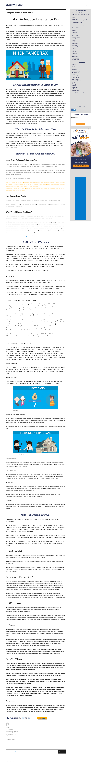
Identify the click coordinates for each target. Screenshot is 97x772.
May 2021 (74, 40)
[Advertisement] (81, 198)
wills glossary (75, 90)
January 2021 (75, 43)
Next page (63, 753)
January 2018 (75, 56)
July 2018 (74, 48)
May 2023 (74, 30)
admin (7, 727)
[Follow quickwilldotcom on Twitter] (74, 109)
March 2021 (74, 42)
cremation (74, 69)
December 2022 (75, 35)
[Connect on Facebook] (72, 109)
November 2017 (75, 59)
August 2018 (75, 46)
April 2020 (74, 45)
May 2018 (74, 50)
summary (76, 5)
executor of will (76, 72)
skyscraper (88, 5)
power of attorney (60, 5)
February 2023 (75, 34)
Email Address (74, 117)
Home (44, 5)
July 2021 (74, 38)
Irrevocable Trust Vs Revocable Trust (81, 14)
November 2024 (76, 29)
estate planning (9, 731)
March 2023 (74, 32)
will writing (75, 87)
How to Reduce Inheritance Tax (36, 19)
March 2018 (74, 53)
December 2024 (75, 27)
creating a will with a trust (29, 236)
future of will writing (77, 76)
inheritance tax (9, 739)
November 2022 (76, 37)
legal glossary (11, 734)
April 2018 (74, 51)
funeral (73, 74)
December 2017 (75, 58)
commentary (75, 67)
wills (82, 5)
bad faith (50, 5)
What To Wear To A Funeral (78, 12)
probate (69, 5)
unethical (74, 85)
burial (73, 66)
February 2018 (75, 55)
